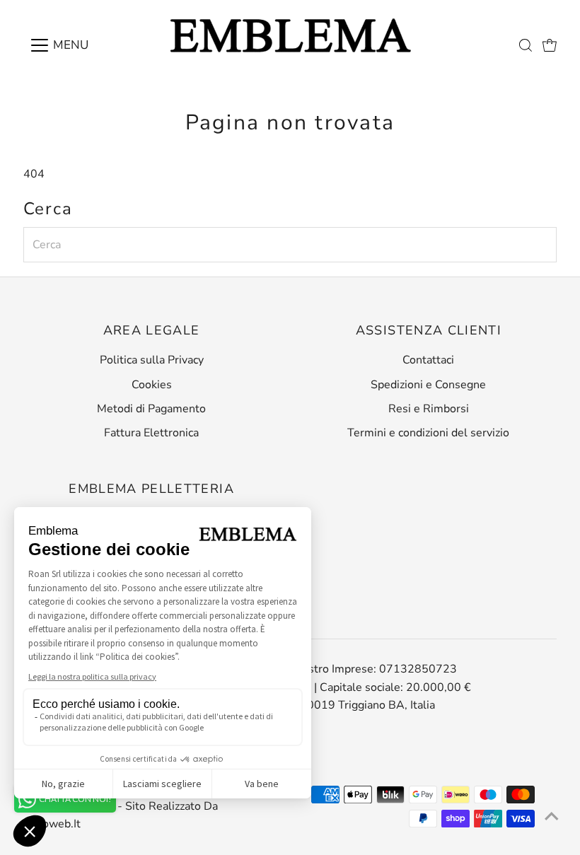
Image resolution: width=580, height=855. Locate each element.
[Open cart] (550, 45)
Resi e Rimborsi (428, 409)
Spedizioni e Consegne (428, 384)
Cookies (152, 384)
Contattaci (428, 360)
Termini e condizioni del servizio (428, 433)
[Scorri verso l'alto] (552, 816)
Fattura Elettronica (151, 433)
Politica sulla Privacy (152, 360)
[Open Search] (525, 45)
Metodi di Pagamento (151, 409)
